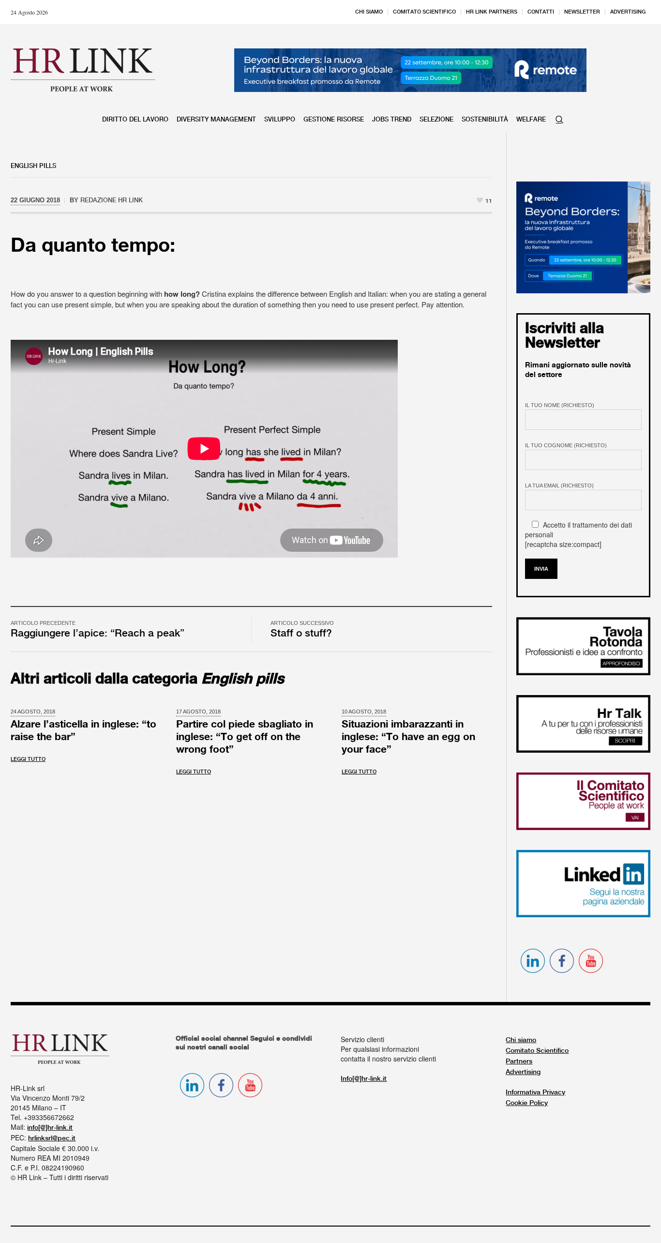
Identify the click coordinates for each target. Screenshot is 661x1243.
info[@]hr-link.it (50, 1127)
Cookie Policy (527, 1103)
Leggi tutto (28, 759)
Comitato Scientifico (537, 1050)
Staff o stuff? (301, 633)
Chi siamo (521, 1040)
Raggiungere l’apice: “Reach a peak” (97, 633)
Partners (519, 1061)
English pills (33, 166)
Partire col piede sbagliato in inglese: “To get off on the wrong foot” (244, 737)
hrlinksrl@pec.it (51, 1138)
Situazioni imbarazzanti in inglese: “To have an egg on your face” (408, 737)
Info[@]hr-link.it (364, 1079)
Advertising (523, 1072)
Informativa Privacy (535, 1092)
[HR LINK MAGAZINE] (83, 69)
